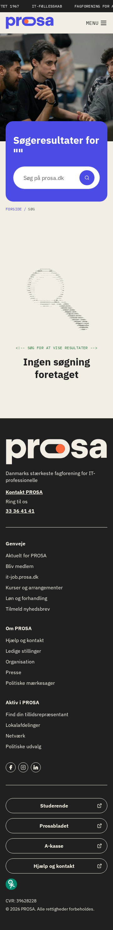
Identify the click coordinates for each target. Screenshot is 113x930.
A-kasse (54, 846)
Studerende (54, 806)
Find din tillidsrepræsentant (37, 714)
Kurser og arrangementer (34, 587)
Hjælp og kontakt (25, 640)
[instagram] (23, 767)
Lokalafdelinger (23, 725)
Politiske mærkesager (30, 683)
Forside (14, 209)
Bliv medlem (20, 566)
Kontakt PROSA (24, 492)
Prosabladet (54, 826)
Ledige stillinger (23, 651)
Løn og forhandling (26, 598)
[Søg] (86, 177)
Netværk (15, 736)
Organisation (20, 661)
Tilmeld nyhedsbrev (28, 609)
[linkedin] (35, 767)
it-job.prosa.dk (22, 577)
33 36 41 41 (20, 511)
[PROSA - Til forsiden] (30, 23)
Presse (13, 672)
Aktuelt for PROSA (26, 555)
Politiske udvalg (23, 746)
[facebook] (10, 767)
